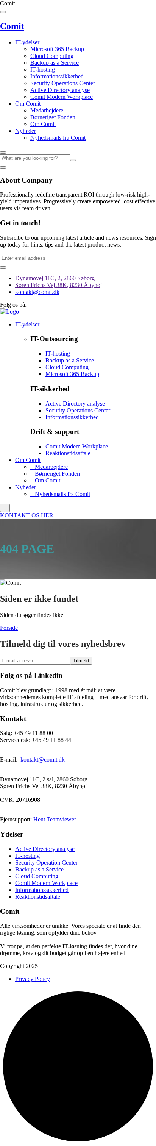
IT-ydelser (27, 42)
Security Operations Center (62, 83)
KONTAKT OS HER (26, 515)
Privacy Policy (32, 979)
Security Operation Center (46, 862)
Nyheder (25, 131)
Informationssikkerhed (57, 76)
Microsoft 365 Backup (57, 49)
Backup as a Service (54, 62)
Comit (12, 26)
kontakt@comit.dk (37, 292)
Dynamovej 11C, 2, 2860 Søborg (55, 278)
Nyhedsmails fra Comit (58, 137)
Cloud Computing (51, 56)
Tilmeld (81, 661)
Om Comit (28, 103)
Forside (9, 628)
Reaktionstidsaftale (67, 453)
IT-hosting (42, 69)
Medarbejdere (46, 110)
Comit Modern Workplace (61, 97)
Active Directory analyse (60, 90)
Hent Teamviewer (54, 819)
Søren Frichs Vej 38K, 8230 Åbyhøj (58, 285)
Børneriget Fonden (52, 117)
